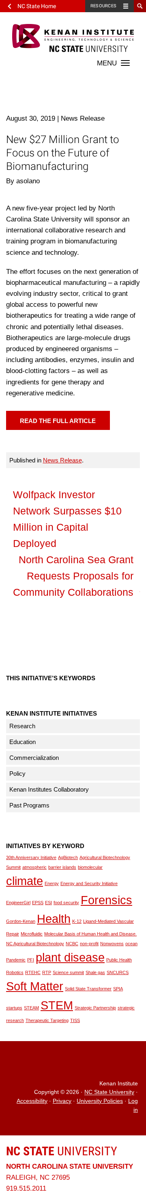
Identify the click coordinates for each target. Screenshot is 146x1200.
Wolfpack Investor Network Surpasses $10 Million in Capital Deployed (67, 519)
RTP (46, 972)
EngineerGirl (18, 902)
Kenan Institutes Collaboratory (49, 789)
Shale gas (95, 972)
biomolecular (90, 867)
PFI (30, 959)
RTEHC (33, 972)
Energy (52, 883)
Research (22, 726)
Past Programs (29, 805)
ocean (131, 943)
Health (54, 918)
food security (66, 902)
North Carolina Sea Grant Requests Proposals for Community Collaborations (73, 576)
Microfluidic (32, 933)
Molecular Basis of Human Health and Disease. (90, 933)
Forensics (106, 900)
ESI (48, 902)
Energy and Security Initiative (89, 883)
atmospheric (34, 867)
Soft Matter (34, 986)
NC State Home (36, 6)
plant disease (70, 957)
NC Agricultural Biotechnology (35, 943)
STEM (57, 1005)
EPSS (37, 902)
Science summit (68, 972)
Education (22, 741)
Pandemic (16, 959)
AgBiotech (68, 857)
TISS (75, 1020)
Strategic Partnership (95, 1007)
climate (24, 881)
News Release (62, 460)
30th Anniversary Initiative (31, 857)
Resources (103, 6)
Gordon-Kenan (20, 921)
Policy (17, 773)
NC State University (109, 1092)
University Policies (100, 1101)
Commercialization (34, 757)
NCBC (72, 943)
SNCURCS (118, 972)
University (61, 1151)
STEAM (31, 1007)
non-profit (89, 943)
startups (14, 1007)
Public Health (119, 959)
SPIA (118, 988)
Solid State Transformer (88, 988)
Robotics (15, 972)
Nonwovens (112, 943)
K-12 (77, 921)
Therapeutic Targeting (47, 1020)
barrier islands (62, 867)
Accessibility (32, 1101)
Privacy (62, 1101)
